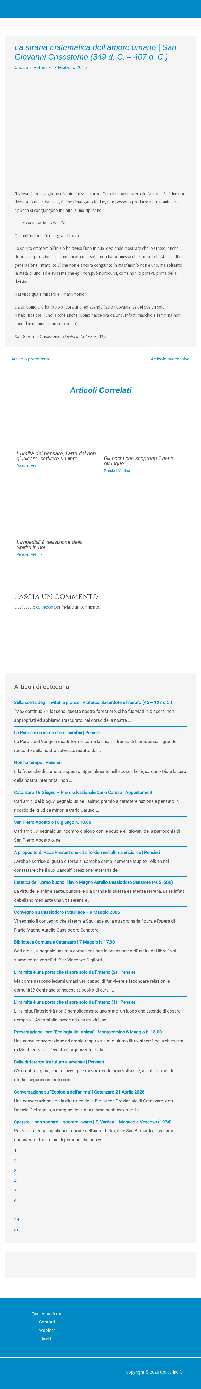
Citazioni (23, 67)
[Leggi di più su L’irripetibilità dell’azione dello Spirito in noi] (56, 509)
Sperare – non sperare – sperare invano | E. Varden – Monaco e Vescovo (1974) (93, 1121)
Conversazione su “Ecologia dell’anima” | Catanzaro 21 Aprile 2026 (79, 1092)
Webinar (47, 1330)
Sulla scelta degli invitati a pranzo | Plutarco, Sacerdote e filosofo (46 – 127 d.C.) (93, 702)
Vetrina (41, 67)
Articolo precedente (28, 359)
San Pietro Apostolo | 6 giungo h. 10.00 (52, 822)
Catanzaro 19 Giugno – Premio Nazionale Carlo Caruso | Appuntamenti (83, 792)
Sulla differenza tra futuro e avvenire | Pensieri (59, 1061)
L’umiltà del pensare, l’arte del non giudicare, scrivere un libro (56, 455)
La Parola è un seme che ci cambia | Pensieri (57, 732)
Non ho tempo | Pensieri (38, 762)
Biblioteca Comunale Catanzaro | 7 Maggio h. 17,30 (64, 942)
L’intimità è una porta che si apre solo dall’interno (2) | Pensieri (75, 972)
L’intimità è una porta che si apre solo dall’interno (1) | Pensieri (75, 1002)
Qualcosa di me (47, 1313)
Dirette (47, 1338)
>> (16, 1229)
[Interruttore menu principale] (190, 9)
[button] (177, 9)
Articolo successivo (173, 359)
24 (16, 1219)
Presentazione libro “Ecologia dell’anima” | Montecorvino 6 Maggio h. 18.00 (88, 1032)
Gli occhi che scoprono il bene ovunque (139, 460)
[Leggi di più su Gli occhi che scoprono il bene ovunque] (144, 425)
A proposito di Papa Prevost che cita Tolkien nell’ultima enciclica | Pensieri (87, 852)
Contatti (47, 1322)
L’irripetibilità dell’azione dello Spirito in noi (49, 544)
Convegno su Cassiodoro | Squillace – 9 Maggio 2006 (67, 912)
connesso (44, 607)
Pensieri (22, 466)
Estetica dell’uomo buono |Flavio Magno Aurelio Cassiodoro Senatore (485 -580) (93, 882)
